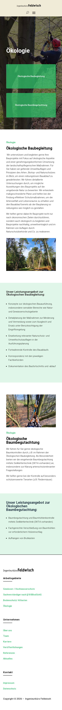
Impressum (8, 683)
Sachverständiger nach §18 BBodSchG (22, 594)
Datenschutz (9, 688)
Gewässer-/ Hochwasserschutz (19, 589)
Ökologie (7, 606)
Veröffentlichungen (13, 647)
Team (6, 636)
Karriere (7, 641)
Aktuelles (7, 658)
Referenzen (9, 653)
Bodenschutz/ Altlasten (15, 600)
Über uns (7, 630)
